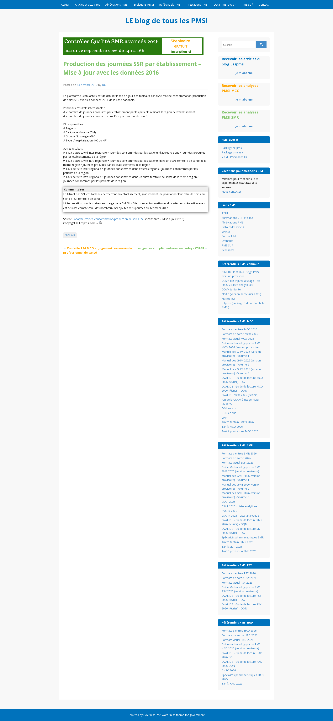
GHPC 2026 (229, 670)
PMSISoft (247, 4)
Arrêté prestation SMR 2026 (239, 551)
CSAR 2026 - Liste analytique (239, 506)
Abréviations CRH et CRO (237, 218)
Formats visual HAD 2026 (237, 640)
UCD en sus (229, 413)
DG (104, 85)
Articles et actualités (87, 4)
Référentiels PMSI (170, 4)
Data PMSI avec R (225, 4)
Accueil (65, 4)
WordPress (168, 715)
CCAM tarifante (231, 289)
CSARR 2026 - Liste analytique (240, 515)
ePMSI (226, 231)
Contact (264, 4)
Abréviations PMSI (116, 4)
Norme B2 (228, 298)
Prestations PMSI (197, 4)
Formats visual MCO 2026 (238, 338)
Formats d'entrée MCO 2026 (239, 329)
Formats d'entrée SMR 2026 (239, 453)
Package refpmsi (232, 148)
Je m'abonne (244, 73)
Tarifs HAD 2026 (232, 683)
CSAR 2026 (228, 502)
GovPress (149, 715)
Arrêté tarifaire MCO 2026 (238, 422)
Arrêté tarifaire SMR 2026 (237, 542)
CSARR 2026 (229, 511)
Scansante (228, 250)
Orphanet (227, 241)
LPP (224, 417)
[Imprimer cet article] (100, 223)
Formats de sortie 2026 (236, 458)
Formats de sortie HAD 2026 (239, 635)
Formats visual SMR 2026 (237, 462)
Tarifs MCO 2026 (232, 426)
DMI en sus (229, 408)
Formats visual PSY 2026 (237, 582)
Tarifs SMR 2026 (232, 546)
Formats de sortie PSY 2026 (239, 578)
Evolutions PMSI (144, 4)
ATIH (225, 213)
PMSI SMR (70, 235)
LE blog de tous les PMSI (166, 20)
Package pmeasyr (233, 152)
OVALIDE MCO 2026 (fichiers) (240, 395)
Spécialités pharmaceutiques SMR (243, 537)
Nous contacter (231, 191)
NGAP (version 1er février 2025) (241, 294)
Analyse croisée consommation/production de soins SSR (109, 219)
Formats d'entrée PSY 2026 (239, 573)
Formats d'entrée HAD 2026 (239, 630)
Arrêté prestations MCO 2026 (240, 431)
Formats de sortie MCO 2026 (240, 334)
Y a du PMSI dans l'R (234, 157)
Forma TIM (229, 236)
